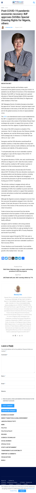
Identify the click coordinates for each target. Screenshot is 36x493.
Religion (4, 434)
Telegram (11, 484)
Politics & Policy (6, 431)
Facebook (18, 484)
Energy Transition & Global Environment (14, 418)
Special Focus (5, 444)
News (6, 7)
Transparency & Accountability (11, 450)
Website (3, 391)
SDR (5, 116)
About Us (3, 480)
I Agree (22, 490)
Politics (4, 428)
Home (2, 7)
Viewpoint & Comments (8, 453)
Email (3, 383)
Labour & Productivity (8, 421)
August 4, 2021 (18, 27)
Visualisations (6, 457)
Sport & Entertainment (8, 447)
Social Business (6, 441)
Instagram (3, 484)
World (3, 460)
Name (3, 376)
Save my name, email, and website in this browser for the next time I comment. (18, 399)
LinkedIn (26, 484)
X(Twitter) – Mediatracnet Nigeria (9, 482)
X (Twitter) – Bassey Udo (26, 482)
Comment (4, 355)
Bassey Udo (9, 27)
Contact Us (11, 480)
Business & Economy (7, 415)
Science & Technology (8, 437)
